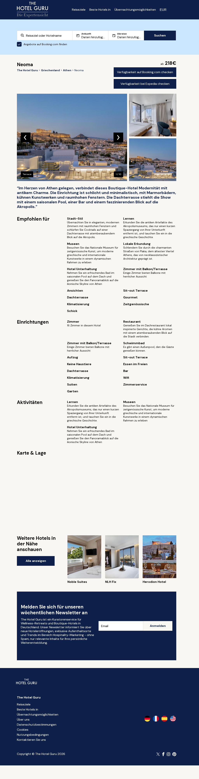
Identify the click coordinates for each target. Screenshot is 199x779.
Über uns (23, 719)
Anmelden (158, 626)
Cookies (22, 730)
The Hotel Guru (29, 697)
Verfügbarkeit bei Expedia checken (144, 84)
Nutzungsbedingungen (33, 735)
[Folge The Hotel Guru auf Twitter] (158, 754)
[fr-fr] (156, 718)
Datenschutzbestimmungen (36, 725)
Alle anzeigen (36, 561)
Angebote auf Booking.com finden (45, 44)
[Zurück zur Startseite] (32, 10)
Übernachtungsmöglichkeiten (135, 10)
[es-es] (164, 718)
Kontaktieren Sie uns (31, 740)
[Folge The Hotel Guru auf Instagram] (168, 754)
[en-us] (173, 718)
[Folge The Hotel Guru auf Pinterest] (174, 754)
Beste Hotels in (100, 10)
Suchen (160, 35)
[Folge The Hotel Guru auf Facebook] (163, 754)
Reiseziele (79, 10)
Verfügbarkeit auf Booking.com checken (145, 72)
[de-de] (147, 718)
